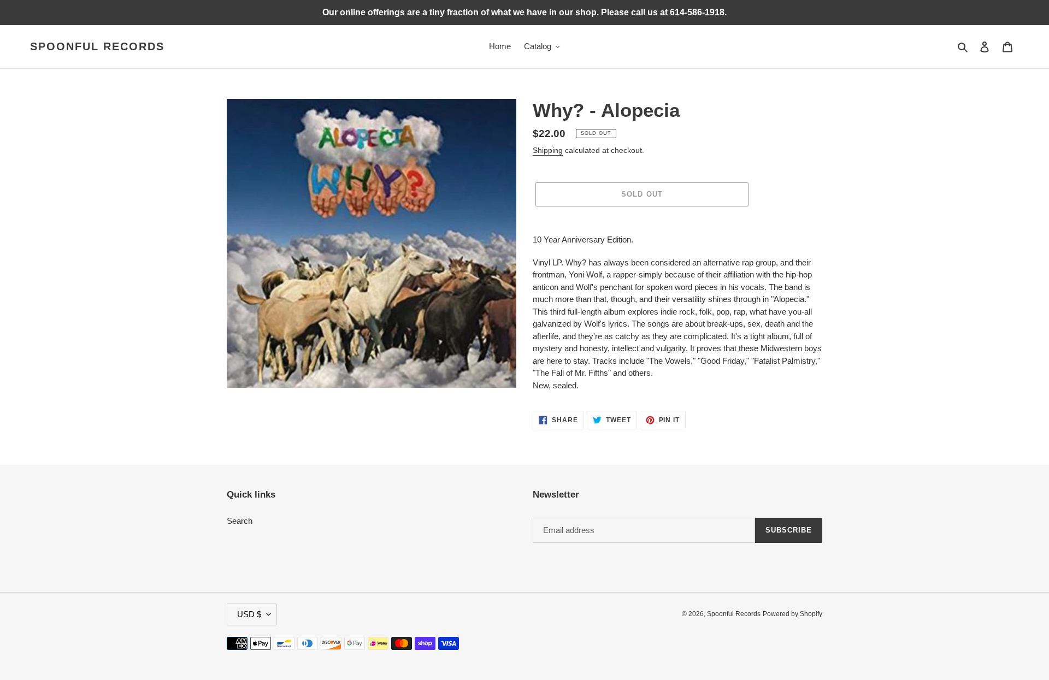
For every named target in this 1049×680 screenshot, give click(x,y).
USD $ (249, 614)
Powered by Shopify (792, 614)
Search (239, 520)
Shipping (548, 150)
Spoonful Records (97, 46)
